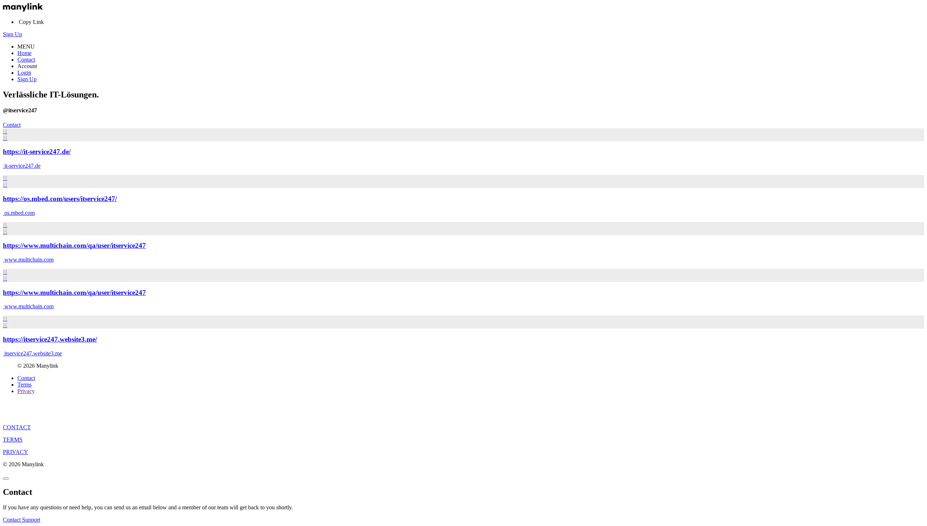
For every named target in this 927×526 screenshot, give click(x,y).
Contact (26, 60)
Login (24, 73)
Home (24, 53)
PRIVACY (15, 452)
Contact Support (21, 520)
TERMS (12, 440)
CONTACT (17, 427)
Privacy (26, 391)
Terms (24, 384)
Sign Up (12, 34)
